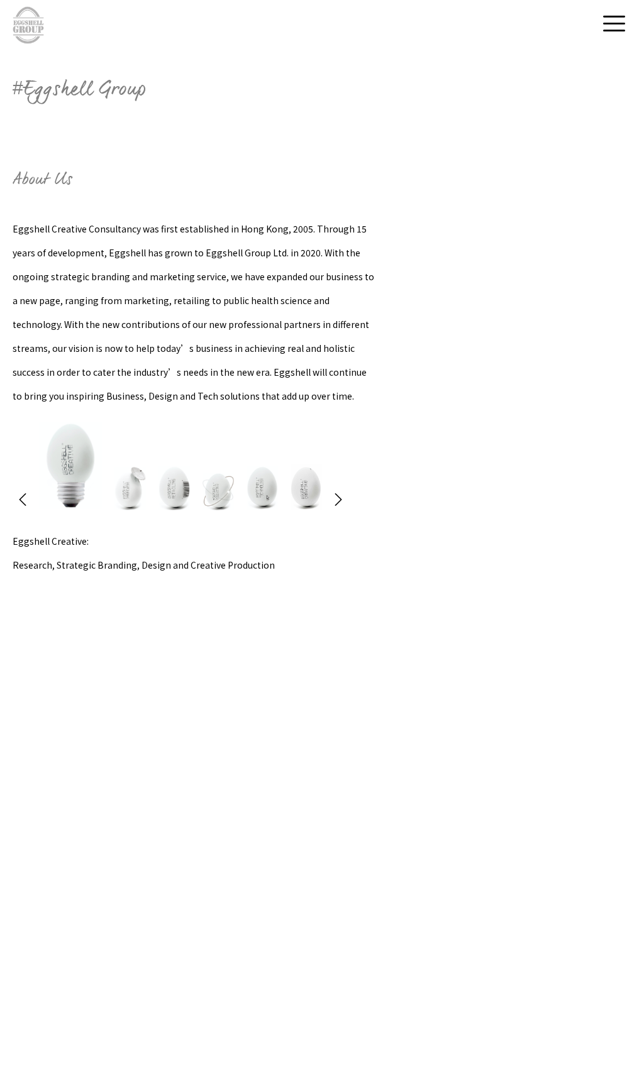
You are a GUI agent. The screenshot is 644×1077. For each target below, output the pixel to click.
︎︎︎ (23, 501)
